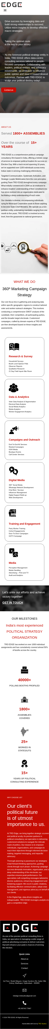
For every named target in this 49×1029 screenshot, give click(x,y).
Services (24, 964)
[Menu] (5, 10)
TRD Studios (42, 1024)
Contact (24, 968)
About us (24, 959)
